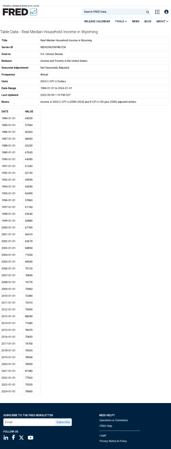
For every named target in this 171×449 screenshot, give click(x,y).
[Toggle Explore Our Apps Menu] (157, 12)
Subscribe (63, 422)
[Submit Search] (147, 11)
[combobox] (113, 11)
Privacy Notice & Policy (113, 441)
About (161, 21)
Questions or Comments (114, 420)
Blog (147, 21)
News (135, 21)
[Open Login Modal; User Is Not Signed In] (166, 12)
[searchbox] (114, 11)
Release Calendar (97, 21)
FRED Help (106, 426)
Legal (103, 435)
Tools (120, 21)
